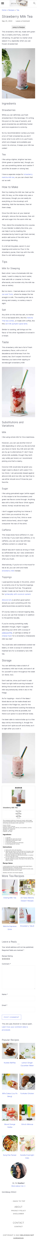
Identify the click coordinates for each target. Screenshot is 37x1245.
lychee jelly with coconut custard (18, 594)
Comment (6, 964)
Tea (17, 10)
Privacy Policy (18, 1211)
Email (4, 1005)
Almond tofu (7, 600)
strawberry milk (8, 571)
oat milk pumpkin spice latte (16, 324)
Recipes (11, 10)
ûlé (7, 633)
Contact (18, 1226)
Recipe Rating (7, 956)
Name (5, 994)
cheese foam (7, 636)
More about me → (18, 1186)
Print (18, 805)
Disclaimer (18, 1214)
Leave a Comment (23, 21)
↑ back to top (18, 1201)
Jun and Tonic (7, 294)
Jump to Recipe (18, 27)
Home (4, 10)
